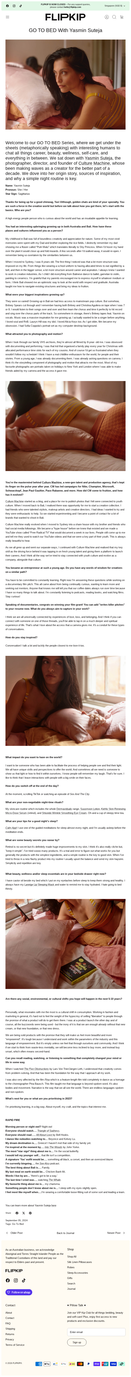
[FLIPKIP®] (66, 17)
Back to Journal (65, 1233)
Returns (9, 1334)
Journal (71, 1288)
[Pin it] (30, 1213)
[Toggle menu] (9, 17)
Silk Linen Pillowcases (79, 1262)
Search (71, 1283)
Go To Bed (18, 1224)
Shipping (10, 1328)
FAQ (8, 1323)
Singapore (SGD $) (113, 6)
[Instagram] (14, 6)
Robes (71, 1267)
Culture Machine (94, 163)
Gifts (69, 1278)
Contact (9, 1317)
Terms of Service (14, 1344)
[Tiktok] (20, 6)
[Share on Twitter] (23, 1213)
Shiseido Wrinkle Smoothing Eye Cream (64, 813)
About (8, 1312)
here (53, 1205)
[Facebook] (7, 6)
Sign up (77, 1342)
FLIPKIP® (17, 1363)
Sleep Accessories (77, 1272)
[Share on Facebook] (17, 1213)
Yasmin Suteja (98, 158)
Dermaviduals (64, 808)
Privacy (9, 1339)
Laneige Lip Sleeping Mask (39, 884)
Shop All (71, 1256)
